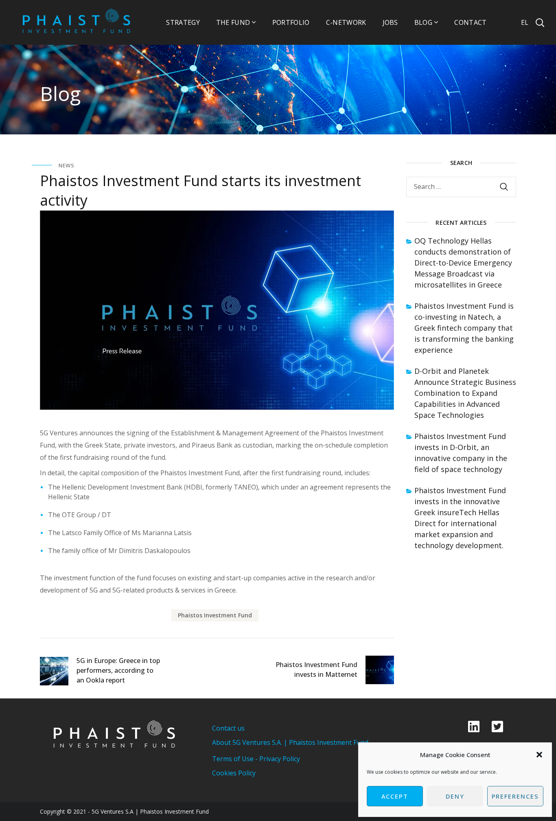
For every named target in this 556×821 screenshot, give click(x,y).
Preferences (515, 796)
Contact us (228, 728)
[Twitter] (497, 726)
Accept (395, 796)
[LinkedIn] (473, 726)
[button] (539, 755)
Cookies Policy (234, 772)
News (66, 165)
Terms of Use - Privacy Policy (256, 758)
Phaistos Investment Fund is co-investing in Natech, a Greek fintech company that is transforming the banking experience (464, 328)
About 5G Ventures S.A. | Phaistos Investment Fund (290, 742)
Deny (455, 796)
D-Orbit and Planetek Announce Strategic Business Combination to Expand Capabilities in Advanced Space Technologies (465, 393)
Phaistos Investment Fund (215, 615)
